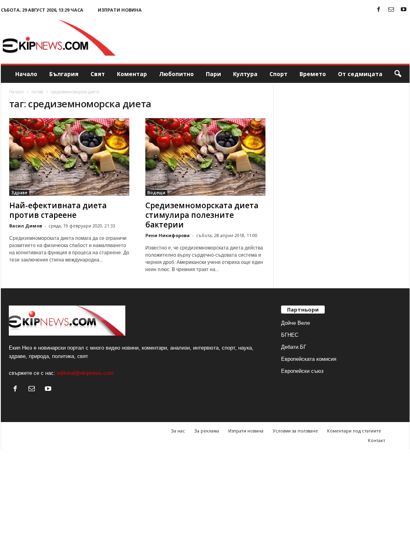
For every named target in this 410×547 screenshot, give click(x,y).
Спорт (278, 74)
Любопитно (176, 74)
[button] (397, 74)
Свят (97, 74)
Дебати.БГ (293, 347)
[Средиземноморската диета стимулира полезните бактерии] (205, 157)
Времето (312, 74)
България (63, 74)
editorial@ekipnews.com (85, 373)
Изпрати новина (120, 10)
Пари (213, 74)
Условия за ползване (295, 431)
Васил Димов (25, 226)
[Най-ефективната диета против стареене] (69, 157)
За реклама (206, 431)
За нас (178, 431)
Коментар (132, 74)
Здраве (19, 192)
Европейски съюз (302, 371)
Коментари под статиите (354, 431)
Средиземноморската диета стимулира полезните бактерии (201, 215)
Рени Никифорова (167, 235)
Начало (26, 74)
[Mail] (391, 10)
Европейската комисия (308, 359)
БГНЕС (289, 335)
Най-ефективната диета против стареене (58, 210)
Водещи (156, 192)
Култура (245, 74)
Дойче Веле (295, 323)
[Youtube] (403, 10)
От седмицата (360, 74)
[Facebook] (379, 10)
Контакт (376, 440)
